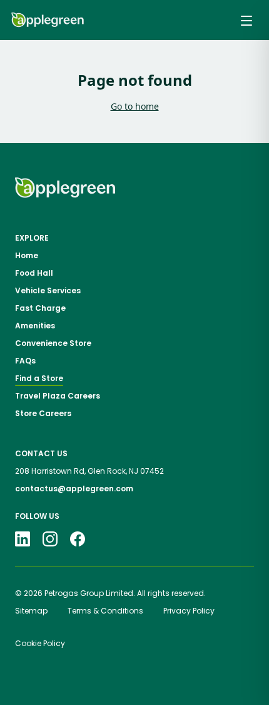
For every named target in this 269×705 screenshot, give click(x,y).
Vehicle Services (48, 291)
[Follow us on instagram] (50, 538)
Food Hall (34, 273)
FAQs (25, 361)
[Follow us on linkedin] (22, 538)
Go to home (135, 106)
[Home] (65, 188)
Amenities (35, 326)
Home (26, 256)
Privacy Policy (189, 610)
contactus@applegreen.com (74, 488)
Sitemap (31, 610)
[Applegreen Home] (47, 20)
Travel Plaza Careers (57, 396)
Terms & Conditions (105, 610)
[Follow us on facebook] (77, 538)
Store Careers (43, 414)
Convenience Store (53, 343)
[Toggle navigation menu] (246, 20)
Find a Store (39, 378)
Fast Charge (40, 308)
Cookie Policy (40, 643)
